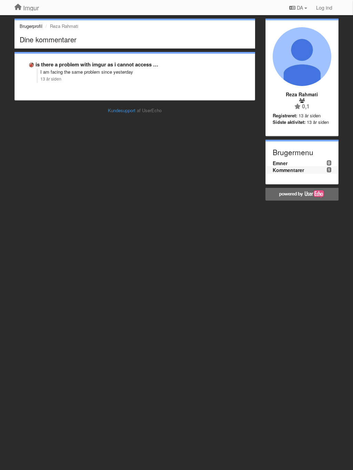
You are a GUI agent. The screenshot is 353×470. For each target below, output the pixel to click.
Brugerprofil (31, 26)
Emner (280, 163)
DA (299, 7)
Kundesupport (121, 110)
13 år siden (50, 79)
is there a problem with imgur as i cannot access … (97, 64)
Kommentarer (288, 170)
